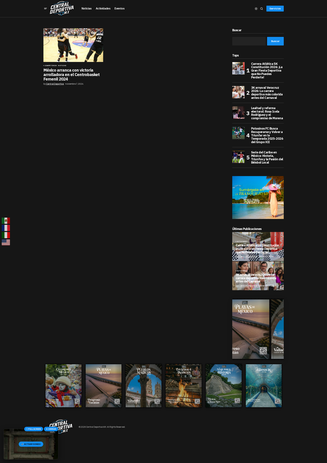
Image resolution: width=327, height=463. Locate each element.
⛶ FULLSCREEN (33, 429)
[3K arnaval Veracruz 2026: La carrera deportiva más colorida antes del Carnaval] (238, 92)
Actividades (242, 241)
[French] (6, 228)
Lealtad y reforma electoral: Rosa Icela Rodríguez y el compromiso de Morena (267, 113)
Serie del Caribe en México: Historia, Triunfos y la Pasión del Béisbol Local (267, 157)
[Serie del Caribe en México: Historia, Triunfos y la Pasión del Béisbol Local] (238, 157)
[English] (6, 242)
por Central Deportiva (246, 256)
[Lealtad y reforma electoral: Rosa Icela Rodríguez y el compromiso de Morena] (238, 112)
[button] (45, 9)
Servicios (275, 8)
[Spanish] (6, 221)
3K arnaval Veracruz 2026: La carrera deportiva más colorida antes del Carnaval (267, 93)
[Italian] (6, 235)
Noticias (62, 65)
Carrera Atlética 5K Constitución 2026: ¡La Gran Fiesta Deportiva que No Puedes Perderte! (267, 70)
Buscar (237, 30)
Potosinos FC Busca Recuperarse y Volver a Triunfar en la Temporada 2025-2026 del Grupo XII (267, 135)
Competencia (51, 65)
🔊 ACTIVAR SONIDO (31, 444)
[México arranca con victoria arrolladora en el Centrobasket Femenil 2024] (73, 45)
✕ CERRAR (51, 429)
